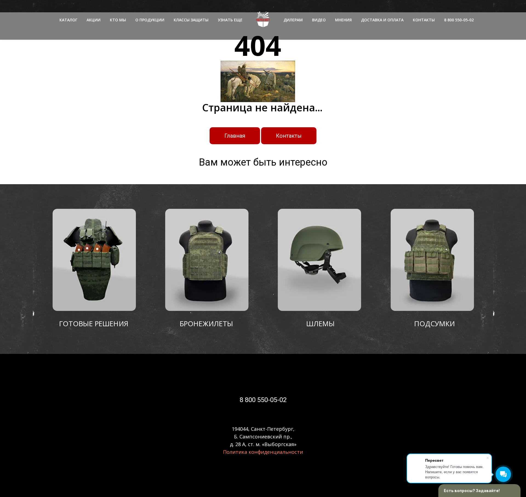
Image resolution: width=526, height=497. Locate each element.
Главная (234, 135)
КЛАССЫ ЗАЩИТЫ (191, 19)
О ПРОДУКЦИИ (149, 19)
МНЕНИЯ (343, 19)
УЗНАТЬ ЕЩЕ (230, 19)
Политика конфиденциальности (263, 452)
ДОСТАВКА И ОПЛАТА (382, 19)
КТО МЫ (118, 19)
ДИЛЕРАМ (293, 19)
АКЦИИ (94, 19)
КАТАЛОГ (68, 19)
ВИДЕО (319, 19)
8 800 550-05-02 (459, 19)
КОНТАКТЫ (424, 19)
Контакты (289, 135)
